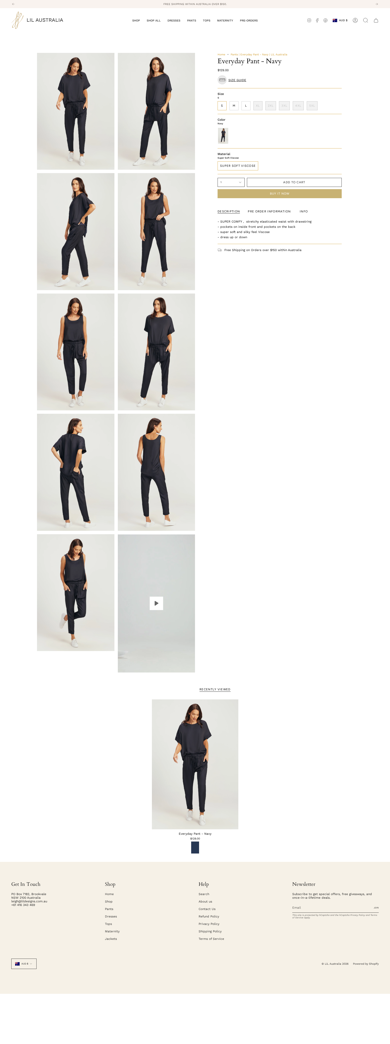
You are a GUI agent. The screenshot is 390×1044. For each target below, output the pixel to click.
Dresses (111, 916)
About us (205, 901)
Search (204, 894)
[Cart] (376, 20)
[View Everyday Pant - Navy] (156, 603)
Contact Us (207, 909)
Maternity (112, 931)
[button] (136, 20)
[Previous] (13, 4)
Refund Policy (209, 916)
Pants (109, 909)
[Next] (377, 4)
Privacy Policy (209, 924)
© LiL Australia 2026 (335, 963)
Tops (108, 924)
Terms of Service (211, 939)
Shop (109, 901)
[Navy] (195, 848)
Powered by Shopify (366, 963)
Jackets (111, 939)
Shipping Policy (210, 931)
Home (221, 54)
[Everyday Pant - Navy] (195, 764)
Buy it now (280, 193)
